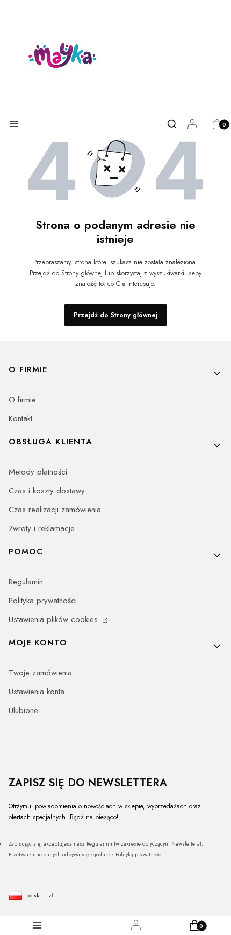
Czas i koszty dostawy (47, 491)
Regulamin (26, 582)
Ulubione (23, 710)
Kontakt (20, 418)
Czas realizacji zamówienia (55, 509)
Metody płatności (38, 472)
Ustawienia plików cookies (54, 619)
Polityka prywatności (43, 600)
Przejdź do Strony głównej (115, 315)
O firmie (22, 400)
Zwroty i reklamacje (42, 528)
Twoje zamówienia (40, 673)
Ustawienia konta (36, 691)
